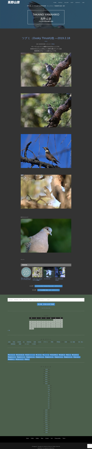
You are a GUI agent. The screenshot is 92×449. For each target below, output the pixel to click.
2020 (46, 381)
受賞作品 (29, 342)
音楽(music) (20, 359)
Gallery (66, 2)
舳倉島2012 (12, 357)
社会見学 (75, 354)
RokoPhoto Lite (41, 448)
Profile (60, 2)
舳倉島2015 (40, 357)
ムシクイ (46, 354)
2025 (47, 371)
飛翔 (27, 359)
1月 (48, 408)
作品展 (19, 342)
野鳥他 (53, 44)
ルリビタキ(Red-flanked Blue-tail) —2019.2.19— (48, 286)
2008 (47, 430)
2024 (46, 373)
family (39, 342)
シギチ (39, 354)
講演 (9, 342)
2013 (46, 420)
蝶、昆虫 (81, 342)
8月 (49, 393)
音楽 (14, 342)
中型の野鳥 (55, 354)
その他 (34, 344)
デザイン (46, 342)
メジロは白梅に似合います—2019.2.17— (48, 290)
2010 (47, 426)
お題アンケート (31, 354)
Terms (64, 438)
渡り (69, 354)
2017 (46, 412)
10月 (49, 389)
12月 (49, 385)
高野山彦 (46, 18)
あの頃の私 (20, 354)
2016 (46, 414)
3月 (48, 403)
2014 (46, 418)
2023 (46, 375)
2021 (46, 379)
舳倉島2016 (49, 357)
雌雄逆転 (11, 359)
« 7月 (9, 330)
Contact (77, 2)
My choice (12, 354)
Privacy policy (57, 438)
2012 (46, 422)
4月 (48, 401)
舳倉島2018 (59, 357)
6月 (48, 397)
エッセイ (27, 344)
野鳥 (52, 342)
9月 (48, 391)
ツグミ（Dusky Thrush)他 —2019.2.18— (46, 40)
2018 (46, 410)
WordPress (52, 448)
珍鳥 (66, 342)
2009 (47, 428)
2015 (46, 416)
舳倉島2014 (31, 357)
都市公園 (77, 357)
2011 (47, 424)
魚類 (35, 342)
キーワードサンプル (46, 308)
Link (83, 2)
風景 (20, 344)
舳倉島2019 (68, 357)
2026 (47, 369)
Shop (72, 2)
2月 (48, 406)
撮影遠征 (13, 344)
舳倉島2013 (21, 357)
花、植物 (73, 342)
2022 (46, 377)
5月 (48, 399)
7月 (49, 395)
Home (54, 2)
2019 (46, 383)
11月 (49, 387)
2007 (47, 432)
